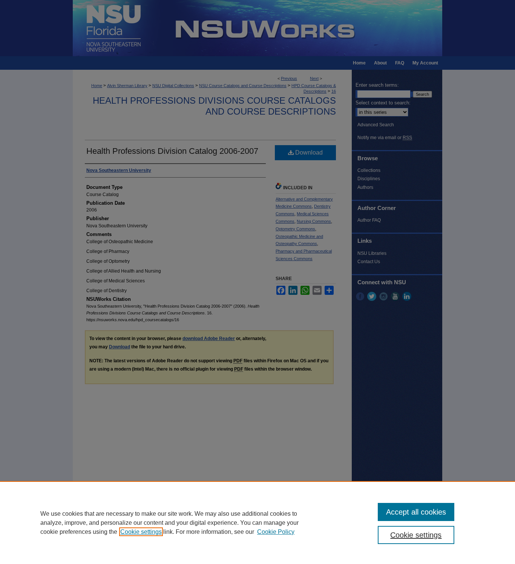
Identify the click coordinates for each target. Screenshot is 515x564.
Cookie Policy (275, 532)
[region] (257, 522)
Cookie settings (141, 532)
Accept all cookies (416, 512)
